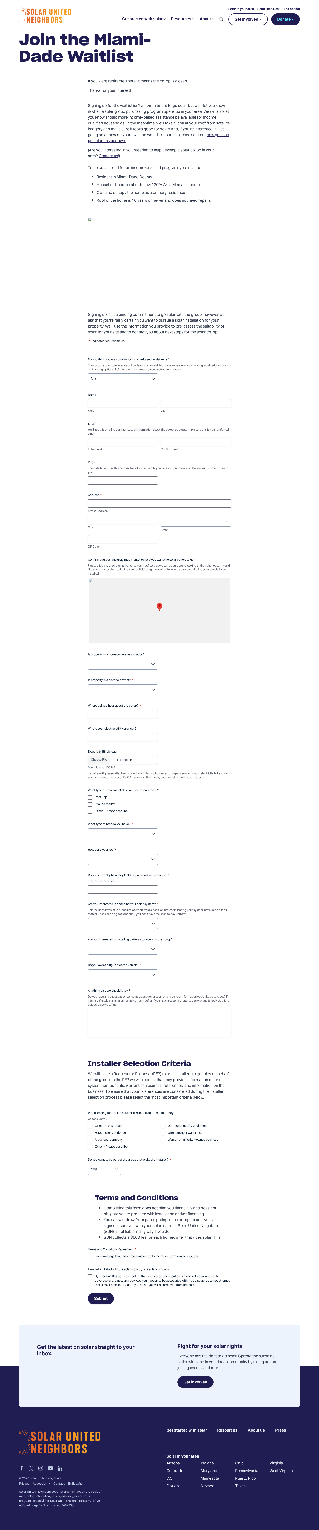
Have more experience (110, 1133)
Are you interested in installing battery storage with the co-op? (131, 940)
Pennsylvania (246, 1471)
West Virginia (281, 1471)
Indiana (207, 1463)
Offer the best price (108, 1126)
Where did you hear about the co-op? (114, 706)
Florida (172, 1486)
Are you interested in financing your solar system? (123, 904)
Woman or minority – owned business (193, 1140)
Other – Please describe (111, 811)
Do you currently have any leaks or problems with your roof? (128, 875)
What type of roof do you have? (110, 824)
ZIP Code (94, 547)
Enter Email (95, 450)
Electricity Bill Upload (102, 752)
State (164, 530)
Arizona (173, 1463)
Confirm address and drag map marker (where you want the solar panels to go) (141, 560)
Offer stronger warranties (185, 1133)
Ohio (239, 1463)
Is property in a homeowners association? (117, 655)
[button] (221, 19)
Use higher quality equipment (188, 1126)
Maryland (209, 1471)
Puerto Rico (245, 1478)
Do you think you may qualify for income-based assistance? (129, 360)
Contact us (108, 156)
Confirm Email (170, 450)
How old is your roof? (103, 850)
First (91, 411)
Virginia (276, 1463)
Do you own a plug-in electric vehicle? (114, 965)
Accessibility (41, 1484)
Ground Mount (105, 804)
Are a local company (109, 1140)
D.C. (169, 1478)
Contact (59, 1484)
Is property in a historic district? (110, 680)
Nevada (207, 1486)
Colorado (174, 1471)
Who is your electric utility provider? (113, 729)
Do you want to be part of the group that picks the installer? (129, 1160)
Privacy (24, 1484)
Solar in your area (241, 9)
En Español (292, 9)
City (90, 528)
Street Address (98, 511)
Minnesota (210, 1478)
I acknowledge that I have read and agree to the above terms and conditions (147, 1257)
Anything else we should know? (109, 991)
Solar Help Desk (268, 9)
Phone (93, 462)
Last (163, 411)
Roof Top (101, 797)
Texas (240, 1486)
